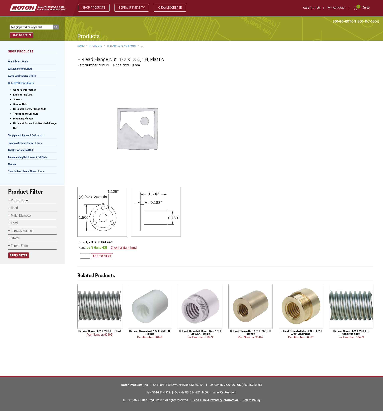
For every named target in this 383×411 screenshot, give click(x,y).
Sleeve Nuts (20, 104)
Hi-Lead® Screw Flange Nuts (29, 109)
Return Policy (251, 400)
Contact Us (312, 8)
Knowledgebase (170, 7)
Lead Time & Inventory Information (215, 400)
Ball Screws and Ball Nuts (21, 150)
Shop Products (93, 7)
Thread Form (19, 246)
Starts (15, 238)
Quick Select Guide (18, 61)
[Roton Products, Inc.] (38, 8)
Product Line (19, 200)
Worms (12, 164)
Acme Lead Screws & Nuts (22, 75)
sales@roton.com (224, 392)
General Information (24, 90)
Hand (14, 208)
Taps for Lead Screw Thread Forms (26, 171)
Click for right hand (124, 247)
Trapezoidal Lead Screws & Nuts (25, 143)
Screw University (132, 7)
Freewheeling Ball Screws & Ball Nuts (27, 157)
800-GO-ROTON (356, 21)
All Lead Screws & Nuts (20, 68)
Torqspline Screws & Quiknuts (25, 136)
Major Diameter (21, 215)
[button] (56, 27)
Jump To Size (20, 35)
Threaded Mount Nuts (25, 113)
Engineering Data (22, 94)
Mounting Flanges (23, 118)
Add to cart (102, 256)
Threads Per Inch (22, 231)
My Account (337, 8)
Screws (17, 99)
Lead (14, 223)
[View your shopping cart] (356, 8)
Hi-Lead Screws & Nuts (21, 83)
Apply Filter (18, 255)
